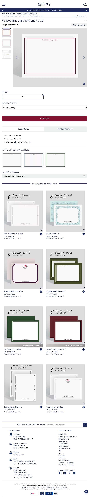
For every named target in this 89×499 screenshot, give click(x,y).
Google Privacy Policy (49, 489)
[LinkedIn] (74, 473)
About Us (62, 458)
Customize (44, 118)
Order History (63, 446)
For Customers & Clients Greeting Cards (30, 16)
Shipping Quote (64, 439)
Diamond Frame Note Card (13, 234)
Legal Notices (25, 487)
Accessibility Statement (36, 487)
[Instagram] (65, 473)
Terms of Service (62, 489)
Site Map (62, 455)
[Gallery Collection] (44, 4)
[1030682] (55, 167)
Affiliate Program (64, 460)
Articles (61, 453)
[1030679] (12, 167)
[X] (70, 473)
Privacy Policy (46, 487)
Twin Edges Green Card (12, 349)
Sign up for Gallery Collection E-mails (31, 424)
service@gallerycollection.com (24, 461)
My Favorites (63, 441)
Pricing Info (62, 434)
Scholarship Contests (66, 465)
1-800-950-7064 (19, 436)
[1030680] (34, 167)
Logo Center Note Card (54, 407)
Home (4, 16)
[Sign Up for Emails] (85, 425)
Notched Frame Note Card (13, 291)
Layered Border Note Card (55, 291)
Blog (60, 451)
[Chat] (86, 491)
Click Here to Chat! (20, 443)
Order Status (63, 444)
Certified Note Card (53, 234)
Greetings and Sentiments (68, 436)
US (35, 493)
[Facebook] (61, 473)
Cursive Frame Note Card (13, 407)
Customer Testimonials (66, 462)
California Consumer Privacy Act (59, 487)
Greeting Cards (11, 16)
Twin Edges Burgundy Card (56, 349)
